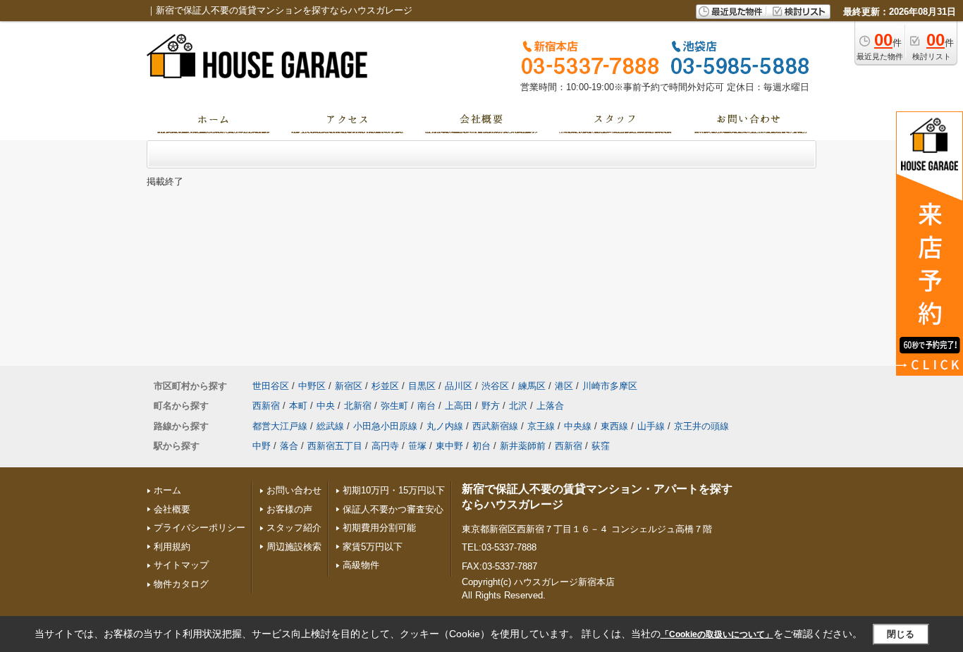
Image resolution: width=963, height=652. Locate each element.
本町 (298, 405)
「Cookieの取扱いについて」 (717, 634)
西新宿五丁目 (334, 446)
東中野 (449, 446)
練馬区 (532, 386)
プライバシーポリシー (199, 527)
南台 (426, 405)
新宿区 (348, 386)
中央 (326, 405)
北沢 (518, 405)
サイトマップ (181, 565)
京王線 (541, 426)
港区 (564, 386)
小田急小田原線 (385, 426)
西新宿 (266, 405)
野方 (491, 405)
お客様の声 (289, 509)
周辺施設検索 (293, 546)
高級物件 (361, 565)
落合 (289, 446)
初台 (481, 446)
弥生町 (394, 405)
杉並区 (385, 386)
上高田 (458, 405)
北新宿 (358, 405)
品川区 (458, 386)
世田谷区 (270, 386)
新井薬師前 (523, 446)
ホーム (167, 490)
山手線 (651, 426)
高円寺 (385, 446)
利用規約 (172, 546)
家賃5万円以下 (373, 546)
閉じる (900, 634)
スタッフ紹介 (293, 527)
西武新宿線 (495, 426)
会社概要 (172, 509)
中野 (261, 446)
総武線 (330, 426)
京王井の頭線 (701, 426)
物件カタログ (181, 584)
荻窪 (600, 446)
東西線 (614, 426)
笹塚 (417, 446)
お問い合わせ (293, 490)
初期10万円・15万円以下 (394, 490)
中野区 (312, 386)
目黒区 (422, 386)
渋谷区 (495, 386)
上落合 (550, 405)
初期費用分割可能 (379, 527)
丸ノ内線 (445, 426)
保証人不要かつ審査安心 (393, 509)
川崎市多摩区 (609, 386)
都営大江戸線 (279, 426)
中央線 (577, 426)
